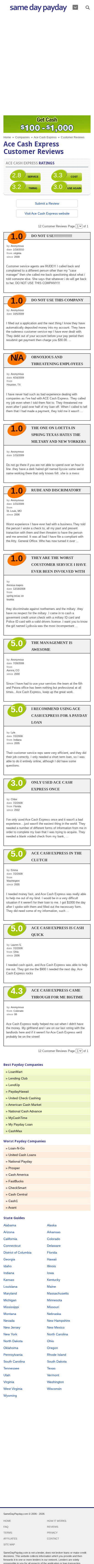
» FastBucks (15, 1181)
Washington (55, 1382)
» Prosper (13, 1168)
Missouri (53, 1307)
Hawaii (52, 1259)
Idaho (7, 1266)
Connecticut (12, 1245)
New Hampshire (58, 1320)
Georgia (9, 1259)
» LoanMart (14, 1072)
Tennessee (11, 1368)
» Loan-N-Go (15, 1148)
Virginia (8, 1382)
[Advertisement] (47, 65)
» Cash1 (12, 1201)
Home (7, 137)
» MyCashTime (16, 1118)
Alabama (9, 1225)
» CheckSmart (16, 1188)
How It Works (56, 1520)
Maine (51, 1286)
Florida (52, 1252)
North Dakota (13, 1341)
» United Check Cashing (23, 1098)
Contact (53, 1538)
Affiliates (10, 1538)
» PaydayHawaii (17, 1091)
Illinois (51, 1266)
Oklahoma (10, 1348)
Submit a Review (47, 203)
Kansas (8, 1280)
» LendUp (13, 1085)
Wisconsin (54, 1389)
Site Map (9, 1544)
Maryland (10, 1293)
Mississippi (11, 1307)
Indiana (8, 1273)
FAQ (5, 1526)
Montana (9, 1314)
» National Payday (19, 1161)
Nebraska (54, 1314)
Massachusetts (58, 1293)
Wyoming (10, 1395)
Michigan (9, 1300)
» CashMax (14, 1131)
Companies (22, 137)
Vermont (53, 1375)
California (10, 1239)
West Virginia (12, 1389)
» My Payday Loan (19, 1124)
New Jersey (11, 1327)
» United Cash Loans (21, 1155)
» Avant (11, 1207)
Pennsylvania (13, 1354)
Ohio (50, 1341)
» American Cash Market (23, 1104)
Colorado (53, 1239)
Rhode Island (56, 1354)
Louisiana (10, 1286)
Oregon (52, 1348)
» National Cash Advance (24, 1111)
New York (10, 1334)
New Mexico (56, 1327)
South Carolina (14, 1361)
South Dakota (57, 1361)
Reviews (52, 1526)
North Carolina (57, 1334)
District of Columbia (17, 1252)
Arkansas (53, 1232)
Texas (51, 1368)
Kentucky (53, 1280)
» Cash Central (16, 1194)
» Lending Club (17, 1078)
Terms (7, 1532)
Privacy (52, 1532)
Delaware (54, 1245)
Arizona (8, 1232)
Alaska (52, 1225)
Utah (6, 1375)
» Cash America (17, 1174)
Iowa (50, 1273)
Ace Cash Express (45, 137)
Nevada (9, 1320)
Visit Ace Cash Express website (47, 213)
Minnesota (54, 1300)
